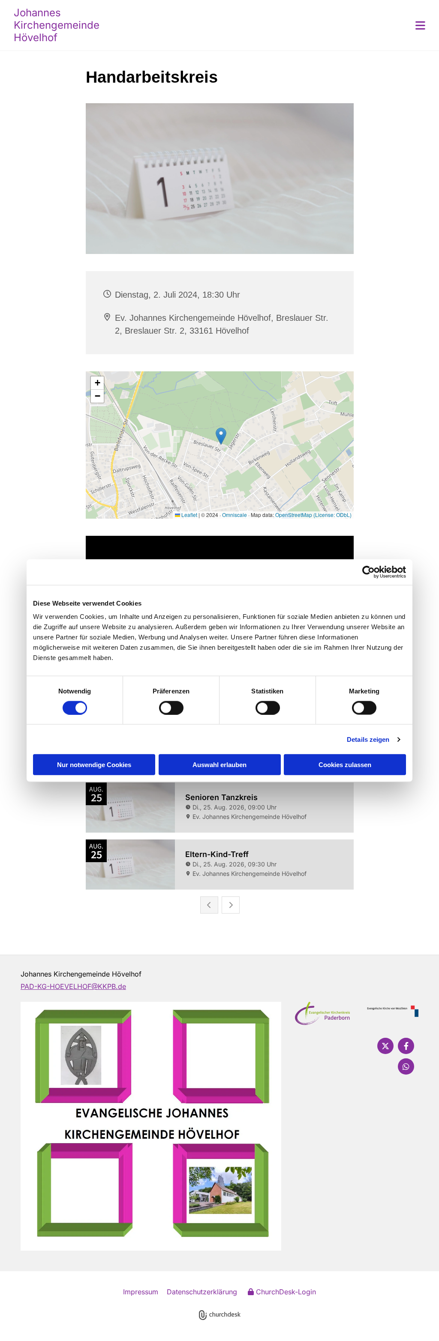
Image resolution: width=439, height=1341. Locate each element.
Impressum (140, 1291)
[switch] (171, 707)
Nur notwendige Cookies (94, 764)
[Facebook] (406, 1045)
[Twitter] (385, 1045)
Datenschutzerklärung (202, 1291)
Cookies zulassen (345, 764)
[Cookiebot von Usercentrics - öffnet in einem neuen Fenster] (368, 571)
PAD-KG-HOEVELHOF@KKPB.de (73, 986)
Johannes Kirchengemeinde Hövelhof (56, 25)
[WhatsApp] (406, 1066)
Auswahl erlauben (219, 764)
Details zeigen (368, 739)
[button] (271, 25)
